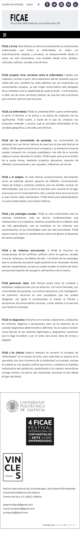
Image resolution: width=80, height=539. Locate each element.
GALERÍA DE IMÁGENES (12, 4)
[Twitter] (54, 4)
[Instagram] (61, 4)
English (30, 4)
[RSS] (75, 4)
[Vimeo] (68, 4)
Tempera (59, 525)
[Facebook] (47, 4)
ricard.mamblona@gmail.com (19, 508)
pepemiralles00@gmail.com (18, 504)
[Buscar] (38, 4)
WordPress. (71, 525)
